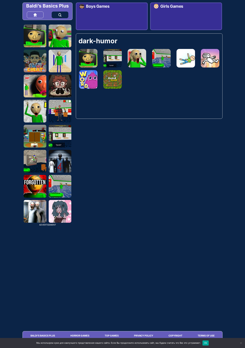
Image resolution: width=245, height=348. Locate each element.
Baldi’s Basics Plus (47, 6)
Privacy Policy (143, 335)
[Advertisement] (47, 276)
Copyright (175, 335)
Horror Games (79, 335)
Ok (205, 342)
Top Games (112, 335)
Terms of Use (206, 335)
